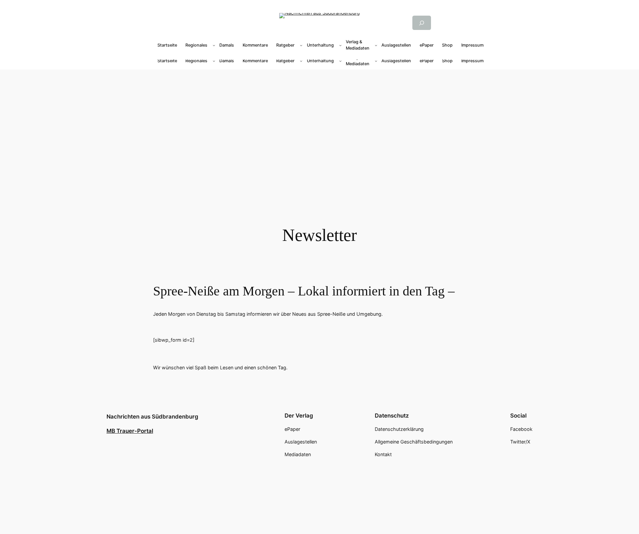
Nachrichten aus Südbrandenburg (152, 416)
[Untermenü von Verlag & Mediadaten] (376, 45)
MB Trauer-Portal (129, 431)
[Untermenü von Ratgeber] (301, 45)
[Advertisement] (319, 122)
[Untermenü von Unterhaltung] (340, 45)
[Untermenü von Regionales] (214, 45)
